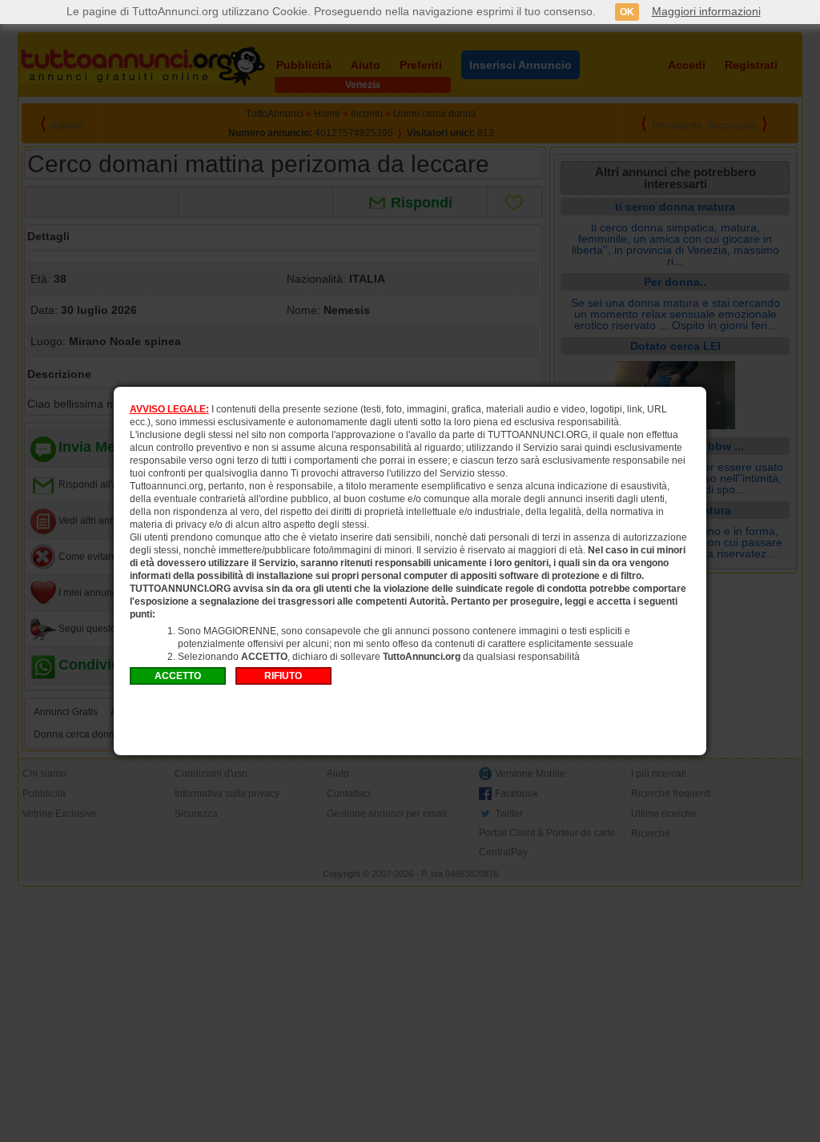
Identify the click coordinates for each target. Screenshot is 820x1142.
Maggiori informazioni (706, 11)
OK (627, 12)
